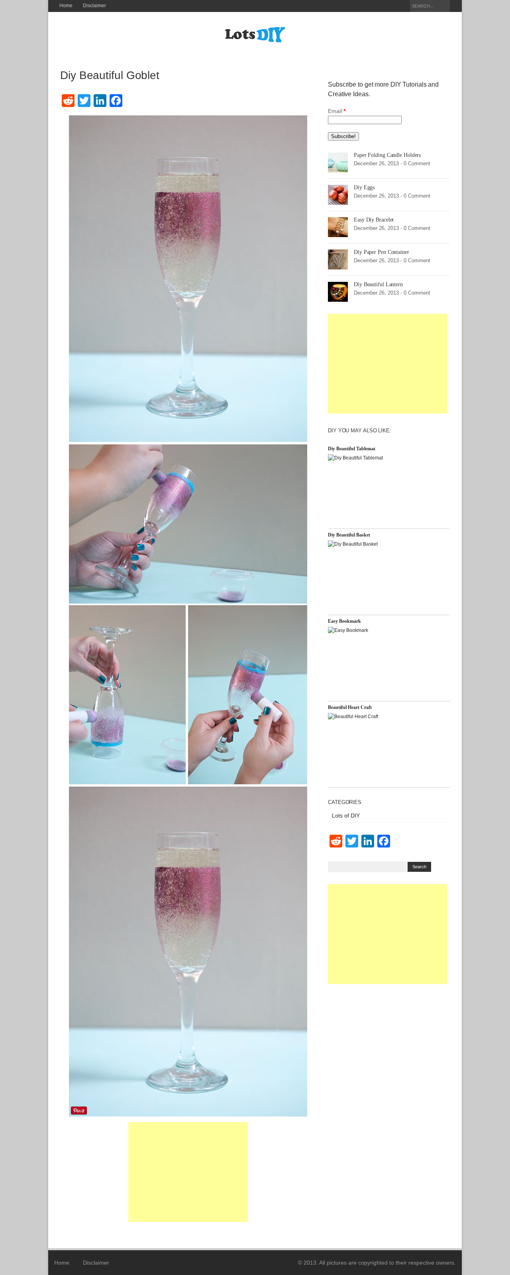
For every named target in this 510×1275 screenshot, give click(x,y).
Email (336, 111)
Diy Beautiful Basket (349, 535)
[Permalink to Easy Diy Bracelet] (338, 227)
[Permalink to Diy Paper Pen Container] (338, 259)
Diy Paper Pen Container (381, 252)
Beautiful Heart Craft (350, 707)
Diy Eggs (364, 187)
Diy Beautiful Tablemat (351, 448)
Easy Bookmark (344, 621)
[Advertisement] (188, 1172)
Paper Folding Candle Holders (387, 155)
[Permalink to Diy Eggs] (338, 194)
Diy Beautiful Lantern (378, 284)
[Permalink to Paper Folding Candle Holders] (338, 162)
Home (66, 5)
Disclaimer (94, 5)
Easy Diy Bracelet (374, 220)
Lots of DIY (346, 815)
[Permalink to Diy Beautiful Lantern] (338, 291)
